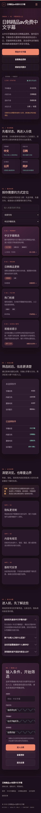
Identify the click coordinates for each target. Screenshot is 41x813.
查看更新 (20, 755)
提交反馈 (20, 763)
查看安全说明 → (32, 344)
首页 (3, 791)
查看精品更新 (20, 59)
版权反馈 (5, 796)
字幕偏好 (8, 716)
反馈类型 (8, 727)
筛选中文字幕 (20, 52)
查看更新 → (33, 283)
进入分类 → (33, 252)
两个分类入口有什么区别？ (15, 638)
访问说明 (32, 791)
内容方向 (8, 705)
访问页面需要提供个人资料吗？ (17, 645)
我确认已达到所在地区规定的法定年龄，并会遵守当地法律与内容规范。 (22, 739)
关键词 (8, 694)
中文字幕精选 (11, 791)
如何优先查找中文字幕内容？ (16, 619)
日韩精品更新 (22, 791)
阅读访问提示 (20, 67)
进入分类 (20, 747)
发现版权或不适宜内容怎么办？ (17, 652)
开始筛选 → (33, 314)
